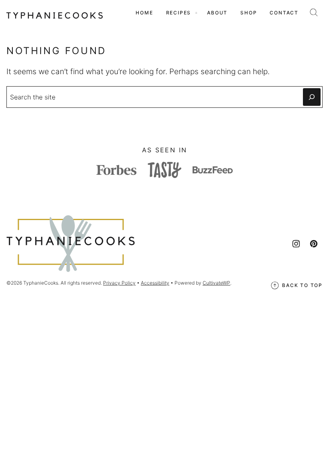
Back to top (302, 285)
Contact (284, 13)
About (217, 13)
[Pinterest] (314, 244)
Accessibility (155, 283)
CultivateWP (216, 283)
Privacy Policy (119, 283)
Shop (248, 13)
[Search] (314, 12)
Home (144, 13)
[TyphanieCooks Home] (54, 13)
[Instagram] (296, 244)
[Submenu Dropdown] (196, 12)
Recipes (178, 13)
